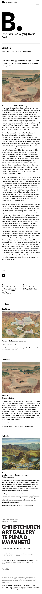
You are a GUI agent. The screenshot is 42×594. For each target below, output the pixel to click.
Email (3, 564)
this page (15, 589)
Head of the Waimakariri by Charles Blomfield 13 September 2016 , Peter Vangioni (10, 289)
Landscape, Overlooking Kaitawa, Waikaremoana (15, 475)
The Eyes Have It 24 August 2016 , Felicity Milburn (31, 288)
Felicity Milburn (27, 51)
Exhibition (6, 309)
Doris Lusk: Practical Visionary (14, 341)
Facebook (4, 275)
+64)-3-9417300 (29, 562)
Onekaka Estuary (8, 397)
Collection (6, 359)
